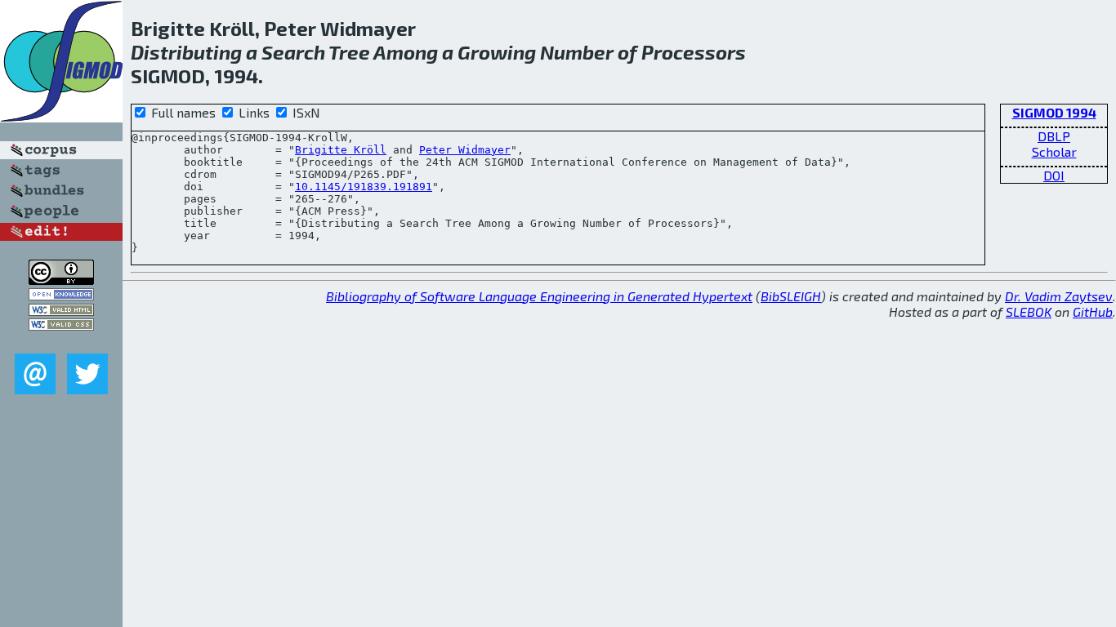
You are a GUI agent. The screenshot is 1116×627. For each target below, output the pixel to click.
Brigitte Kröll (340, 150)
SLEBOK (1028, 311)
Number (577, 52)
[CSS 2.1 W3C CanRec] (61, 341)
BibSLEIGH (791, 296)
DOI (1054, 175)
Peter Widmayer (465, 150)
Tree (349, 52)
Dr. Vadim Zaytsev (1059, 296)
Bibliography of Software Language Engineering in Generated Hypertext (539, 296)
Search (293, 52)
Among (405, 52)
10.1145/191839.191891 (363, 186)
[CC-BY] (61, 279)
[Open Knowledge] (61, 295)
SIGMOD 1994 (1054, 112)
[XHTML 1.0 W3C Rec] (61, 310)
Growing (497, 52)
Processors (693, 52)
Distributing (186, 52)
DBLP (1054, 136)
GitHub (1093, 311)
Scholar (1054, 151)
